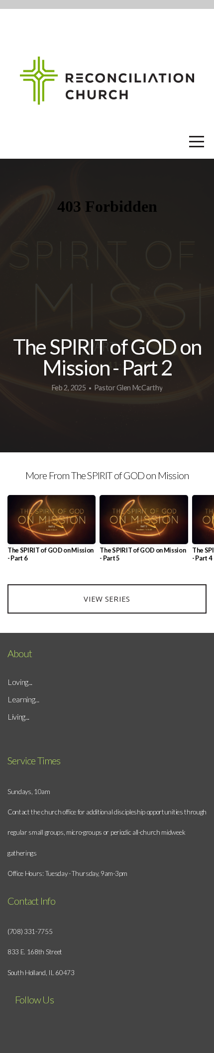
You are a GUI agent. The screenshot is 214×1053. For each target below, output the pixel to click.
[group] (51, 532)
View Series (107, 599)
